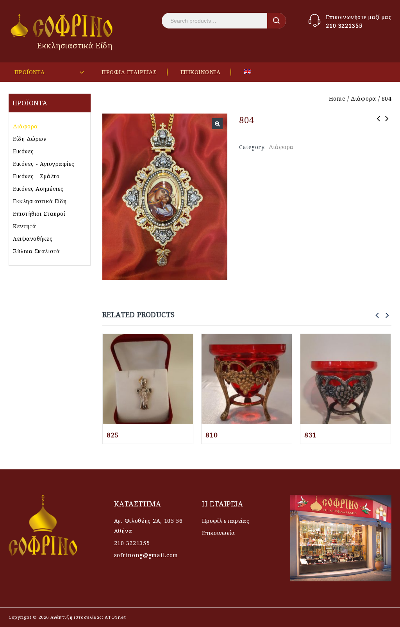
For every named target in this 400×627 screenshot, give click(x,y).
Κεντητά (24, 226)
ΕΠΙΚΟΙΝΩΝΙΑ (200, 72)
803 (387, 124)
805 (378, 124)
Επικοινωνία (218, 532)
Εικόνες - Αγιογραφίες (44, 163)
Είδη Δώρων (29, 138)
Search (276, 20)
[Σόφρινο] (62, 25)
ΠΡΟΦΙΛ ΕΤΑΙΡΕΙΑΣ (129, 72)
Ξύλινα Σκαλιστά (36, 251)
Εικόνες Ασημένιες (38, 188)
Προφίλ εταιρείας (225, 520)
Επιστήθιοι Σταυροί (39, 213)
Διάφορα (363, 98)
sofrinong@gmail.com (146, 555)
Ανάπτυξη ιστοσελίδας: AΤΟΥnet (87, 617)
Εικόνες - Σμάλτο (36, 176)
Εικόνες (23, 151)
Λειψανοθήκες (32, 238)
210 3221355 (344, 25)
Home (337, 98)
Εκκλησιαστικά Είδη (39, 201)
